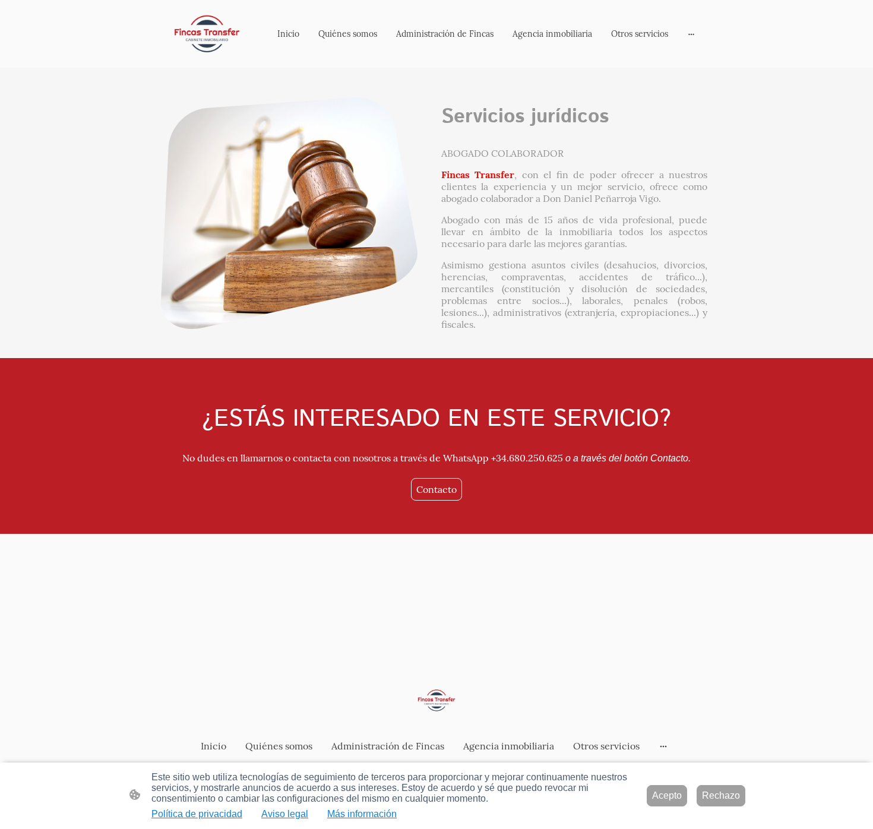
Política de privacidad (196, 814)
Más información (362, 814)
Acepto (667, 795)
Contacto (436, 489)
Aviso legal (284, 814)
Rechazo (721, 795)
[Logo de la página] (207, 34)
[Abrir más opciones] (691, 34)
